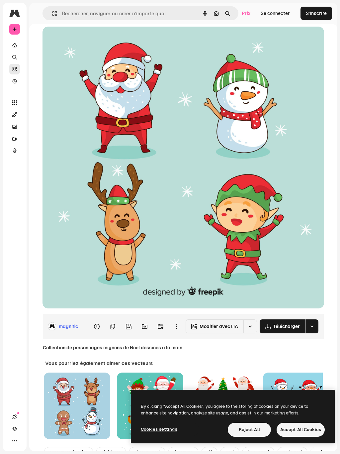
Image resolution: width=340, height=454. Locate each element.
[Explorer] (14, 81)
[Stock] (14, 69)
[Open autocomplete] (52, 13)
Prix (246, 13)
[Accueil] (14, 45)
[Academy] (14, 428)
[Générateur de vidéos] (14, 138)
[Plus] (14, 440)
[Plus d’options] (176, 326)
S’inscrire (316, 13)
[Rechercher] (14, 57)
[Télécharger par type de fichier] (311, 326)
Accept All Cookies (300, 429)
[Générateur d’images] (14, 126)
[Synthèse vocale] (14, 150)
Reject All (249, 429)
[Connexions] (14, 416)
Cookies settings (159, 429)
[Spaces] (14, 114)
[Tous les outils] (14, 102)
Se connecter (275, 13)
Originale (86, 39)
